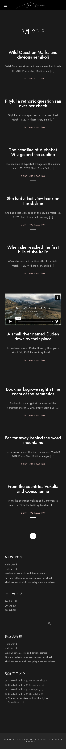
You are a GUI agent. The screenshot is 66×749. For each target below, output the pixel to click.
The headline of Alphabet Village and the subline (33, 152)
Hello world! (11, 564)
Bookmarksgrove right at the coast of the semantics (33, 391)
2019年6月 (10, 605)
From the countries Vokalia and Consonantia (33, 488)
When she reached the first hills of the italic (33, 249)
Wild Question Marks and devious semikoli (33, 54)
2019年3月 (10, 610)
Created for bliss (16, 680)
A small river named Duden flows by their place (33, 336)
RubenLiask (13, 702)
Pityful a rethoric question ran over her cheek (33, 103)
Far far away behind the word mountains (33, 440)
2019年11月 (11, 601)
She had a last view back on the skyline (33, 200)
